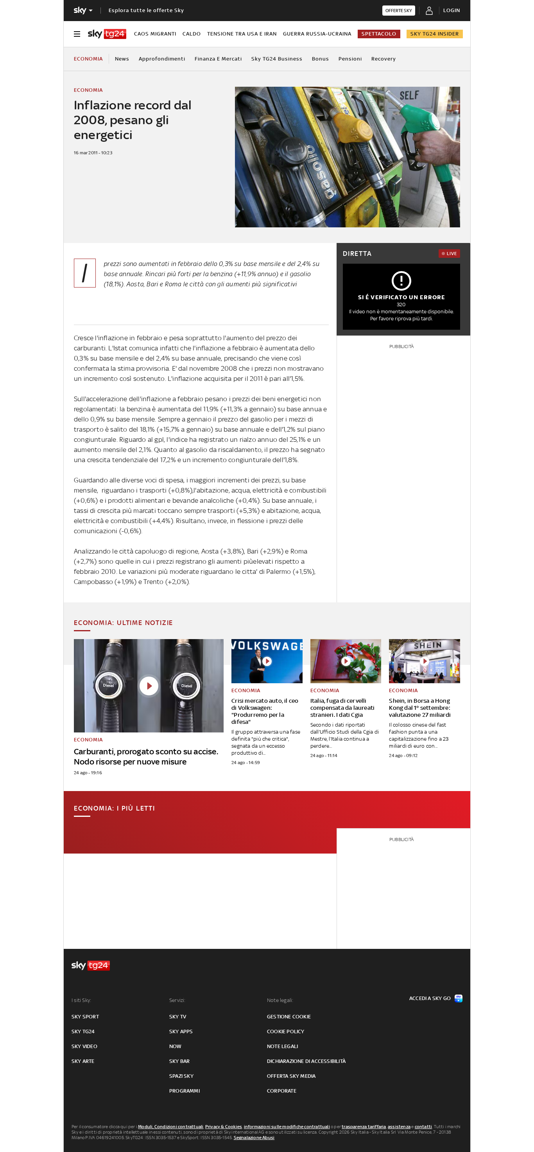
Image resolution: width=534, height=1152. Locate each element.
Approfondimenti (162, 59)
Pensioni (350, 59)
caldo (192, 34)
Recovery (383, 59)
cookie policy (286, 1031)
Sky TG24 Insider (434, 34)
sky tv (177, 1017)
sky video (84, 1046)
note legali (282, 1046)
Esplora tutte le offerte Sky (146, 10)
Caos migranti (155, 34)
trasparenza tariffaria (364, 1126)
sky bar (179, 1061)
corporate (281, 1091)
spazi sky (181, 1076)
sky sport (85, 1017)
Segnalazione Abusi (254, 1137)
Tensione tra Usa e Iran (242, 34)
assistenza (399, 1126)
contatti (423, 1126)
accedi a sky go (430, 998)
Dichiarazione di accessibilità (306, 1061)
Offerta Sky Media (291, 1076)
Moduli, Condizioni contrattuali (170, 1126)
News (122, 59)
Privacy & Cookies (223, 1126)
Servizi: (177, 1000)
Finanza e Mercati (218, 59)
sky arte (83, 1061)
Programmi (184, 1091)
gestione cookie (289, 1017)
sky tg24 (83, 1031)
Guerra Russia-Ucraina (317, 34)
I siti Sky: (81, 1000)
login (451, 10)
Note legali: (280, 1000)
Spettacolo (379, 34)
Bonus (320, 59)
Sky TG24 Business (277, 59)
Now (175, 1046)
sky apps (181, 1031)
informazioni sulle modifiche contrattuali (287, 1126)
